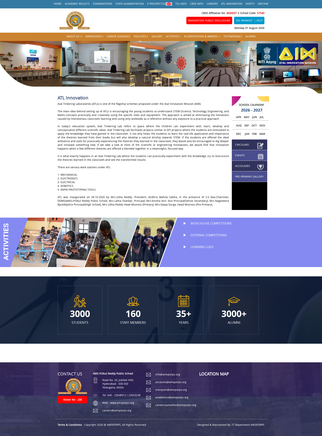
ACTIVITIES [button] (172, 36)
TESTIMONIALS (233, 36)
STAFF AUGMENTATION (130, 3)
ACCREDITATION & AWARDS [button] (201, 36)
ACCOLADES (242, 166)
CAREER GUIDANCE (118, 36)
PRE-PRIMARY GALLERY (249, 176)
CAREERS (212, 3)
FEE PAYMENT (244, 20)
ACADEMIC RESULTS (77, 3)
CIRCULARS (242, 144)
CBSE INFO (196, 3)
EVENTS (240, 155)
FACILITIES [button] (140, 36)
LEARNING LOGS (201, 247)
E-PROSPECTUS (156, 3)
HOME (57, 3)
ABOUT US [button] (73, 36)
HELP (259, 20)
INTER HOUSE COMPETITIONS (211, 223)
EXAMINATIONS (102, 3)
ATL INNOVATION (231, 3)
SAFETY (250, 3)
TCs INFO (181, 3)
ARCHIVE (263, 3)
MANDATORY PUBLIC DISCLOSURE (209, 20)
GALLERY (156, 36)
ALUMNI (250, 36)
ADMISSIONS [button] (93, 36)
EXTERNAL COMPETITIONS (208, 235)
